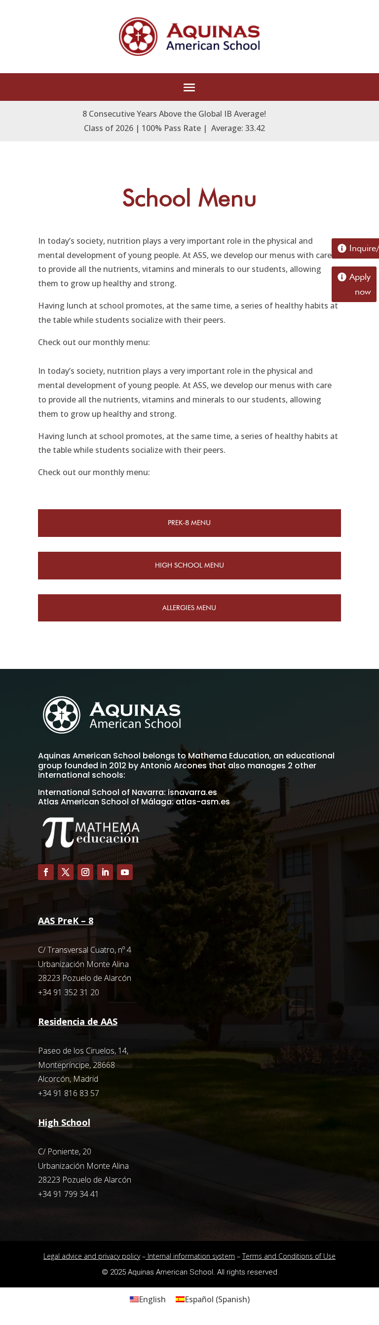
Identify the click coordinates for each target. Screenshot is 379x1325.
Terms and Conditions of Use (289, 1256)
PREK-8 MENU (189, 523)
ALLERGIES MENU (189, 608)
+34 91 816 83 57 (68, 1093)
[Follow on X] (66, 872)
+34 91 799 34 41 (68, 1194)
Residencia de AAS (77, 1021)
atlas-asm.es (203, 801)
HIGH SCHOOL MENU (189, 565)
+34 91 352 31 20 (68, 992)
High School (64, 1122)
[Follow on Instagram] (85, 872)
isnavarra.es (192, 792)
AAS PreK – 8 (65, 921)
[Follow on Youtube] (125, 872)
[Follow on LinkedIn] (105, 872)
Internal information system (190, 1256)
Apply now (360, 284)
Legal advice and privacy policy (91, 1256)
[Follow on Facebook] (46, 872)
